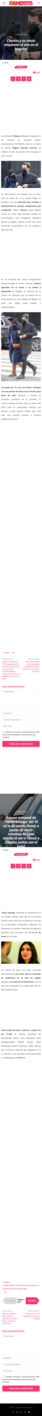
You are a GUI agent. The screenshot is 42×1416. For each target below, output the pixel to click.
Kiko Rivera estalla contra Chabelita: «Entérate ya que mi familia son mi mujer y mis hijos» (31, 667)
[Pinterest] (23, 78)
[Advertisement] (21, 111)
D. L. (7, 63)
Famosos (21, 67)
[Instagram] (17, 1412)
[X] (18, 78)
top (13, 653)
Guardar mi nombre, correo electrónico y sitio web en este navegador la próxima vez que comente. (21, 734)
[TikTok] (21, 1412)
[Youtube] (29, 1412)
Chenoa (6, 653)
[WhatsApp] (29, 78)
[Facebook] (13, 78)
